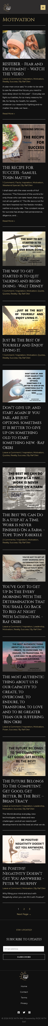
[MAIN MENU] (43, 7)
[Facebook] (19, 1012)
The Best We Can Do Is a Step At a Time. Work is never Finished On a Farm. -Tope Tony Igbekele (24, 525)
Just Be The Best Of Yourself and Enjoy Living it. (23, 345)
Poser (5, 729)
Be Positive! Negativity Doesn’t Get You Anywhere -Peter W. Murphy (23, 876)
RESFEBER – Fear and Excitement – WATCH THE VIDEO (24, 69)
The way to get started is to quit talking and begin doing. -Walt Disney (23, 279)
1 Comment (8, 182)
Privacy (24, 1003)
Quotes (6, 293)
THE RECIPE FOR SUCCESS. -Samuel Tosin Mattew (20, 172)
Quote (41, 291)
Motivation (38, 79)
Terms (24, 997)
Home (24, 986)
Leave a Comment (12, 79)
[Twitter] (24, 1012)
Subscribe (24, 957)
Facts (18, 182)
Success (14, 81)
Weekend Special (11, 185)
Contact (24, 992)
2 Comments (9, 539)
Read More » (9, 113)
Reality (6, 81)
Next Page (24, 914)
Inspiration (27, 79)
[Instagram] (29, 1012)
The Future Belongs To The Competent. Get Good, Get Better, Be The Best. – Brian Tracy (23, 791)
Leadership (38, 626)
